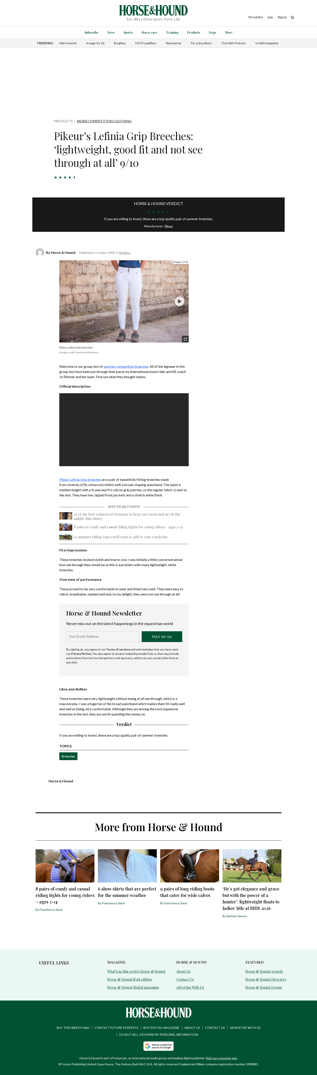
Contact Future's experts (116, 1027)
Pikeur (168, 226)
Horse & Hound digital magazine (133, 987)
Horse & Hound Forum (263, 987)
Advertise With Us (190, 987)
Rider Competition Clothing (104, 121)
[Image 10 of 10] (179, 301)
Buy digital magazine (161, 1027)
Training (172, 32)
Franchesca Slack (51, 909)
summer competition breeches (126, 366)
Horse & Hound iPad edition (129, 979)
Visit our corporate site (221, 1058)
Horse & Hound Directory (265, 979)
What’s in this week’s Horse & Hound (136, 971)
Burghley (120, 43)
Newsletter (174, 43)
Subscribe (92, 32)
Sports (128, 32)
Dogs (212, 32)
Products (193, 32)
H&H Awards (68, 43)
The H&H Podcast (233, 43)
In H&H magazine (266, 43)
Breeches (68, 756)
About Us (183, 971)
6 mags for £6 (95, 43)
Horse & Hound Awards (264, 971)
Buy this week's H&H (73, 1027)
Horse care (149, 32)
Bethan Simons (237, 916)
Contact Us (185, 979)
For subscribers (201, 43)
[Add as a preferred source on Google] (158, 1046)
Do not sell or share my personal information (158, 1034)
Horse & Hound (63, 252)
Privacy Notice (81, 653)
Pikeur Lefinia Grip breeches (80, 479)
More (229, 32)
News (111, 32)
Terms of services (118, 649)
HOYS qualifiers (146, 43)
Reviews (124, 252)
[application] (124, 429)
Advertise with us (245, 1027)
